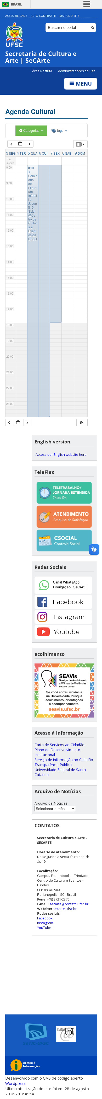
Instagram (45, 922)
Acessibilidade (16, 16)
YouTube (44, 927)
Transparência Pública (53, 764)
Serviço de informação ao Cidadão (64, 759)
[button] (82, 422)
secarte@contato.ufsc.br (68, 904)
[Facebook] (63, 607)
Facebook (45, 918)
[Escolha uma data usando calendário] (20, 144)
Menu (83, 83)
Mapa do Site (69, 16)
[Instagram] (63, 622)
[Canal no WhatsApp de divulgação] (63, 592)
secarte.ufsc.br (65, 908)
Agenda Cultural (30, 111)
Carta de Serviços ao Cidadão (59, 744)
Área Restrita (42, 71)
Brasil (16, 4)
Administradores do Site (76, 71)
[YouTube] (63, 637)
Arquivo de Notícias (51, 803)
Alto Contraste (43, 16)
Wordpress (15, 1083)
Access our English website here (61, 454)
